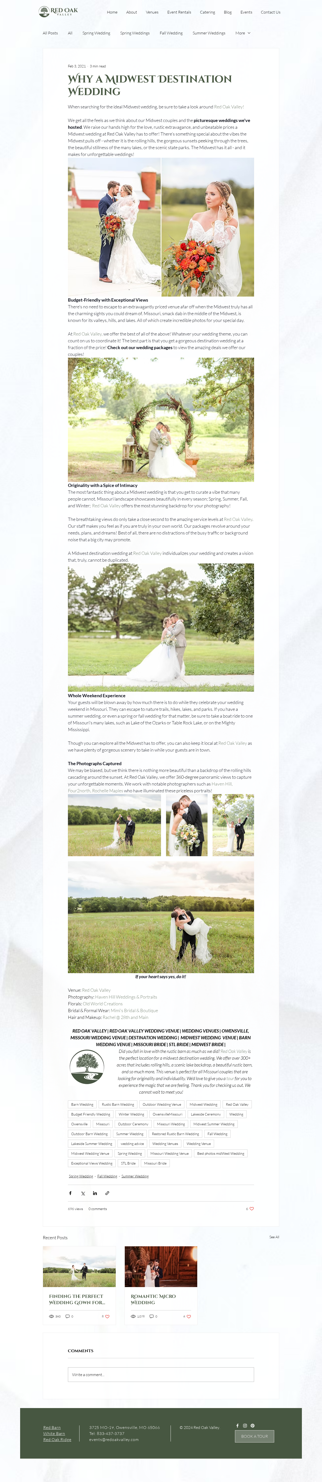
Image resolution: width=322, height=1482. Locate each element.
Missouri (102, 1124)
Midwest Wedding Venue (90, 1153)
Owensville (79, 1124)
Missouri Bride (155, 1163)
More (240, 32)
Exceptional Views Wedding (91, 1163)
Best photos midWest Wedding (220, 1153)
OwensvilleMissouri (167, 1114)
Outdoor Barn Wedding (89, 1134)
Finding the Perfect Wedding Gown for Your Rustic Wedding (78, 1299)
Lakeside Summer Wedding (91, 1143)
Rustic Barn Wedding (118, 1104)
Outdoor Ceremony (133, 1124)
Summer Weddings (209, 32)
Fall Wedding (171, 32)
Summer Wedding (129, 1134)
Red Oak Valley (237, 1104)
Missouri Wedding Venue (169, 1153)
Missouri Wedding (171, 1124)
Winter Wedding (131, 1114)
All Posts (50, 32)
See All (274, 1237)
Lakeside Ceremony (206, 1114)
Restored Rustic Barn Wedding (175, 1134)
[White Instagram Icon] (245, 1425)
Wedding (236, 1114)
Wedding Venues (165, 1143)
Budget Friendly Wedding (90, 1114)
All (70, 32)
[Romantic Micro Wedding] (161, 1266)
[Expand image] (114, 825)
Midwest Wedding (203, 1104)
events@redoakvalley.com (114, 1439)
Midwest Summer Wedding (213, 1124)
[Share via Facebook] (70, 1193)
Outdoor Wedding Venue (162, 1104)
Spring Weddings (135, 32)
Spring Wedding (96, 32)
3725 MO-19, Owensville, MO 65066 (124, 1427)
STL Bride (128, 1163)
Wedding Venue (199, 1143)
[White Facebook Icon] (237, 1425)
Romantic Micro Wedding (153, 1299)
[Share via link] (107, 1193)
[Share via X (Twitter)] (82, 1193)
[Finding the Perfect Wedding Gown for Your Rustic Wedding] (79, 1266)
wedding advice (132, 1143)
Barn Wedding (82, 1104)
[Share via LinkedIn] (95, 1193)
